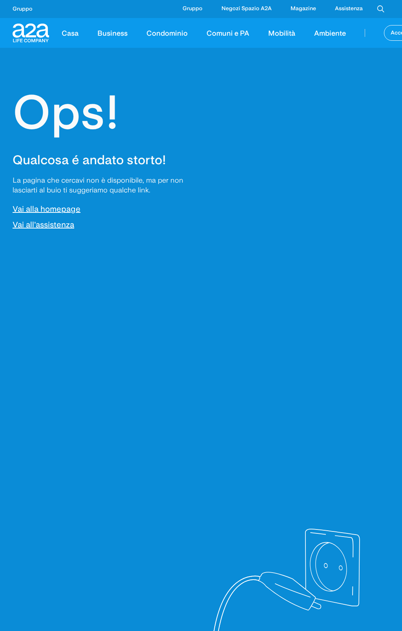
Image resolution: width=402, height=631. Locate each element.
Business (112, 33)
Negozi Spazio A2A (246, 8)
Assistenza (349, 8)
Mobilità (281, 33)
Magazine (303, 8)
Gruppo (23, 8)
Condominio (167, 33)
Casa (70, 33)
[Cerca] (380, 9)
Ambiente (330, 33)
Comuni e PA (227, 33)
